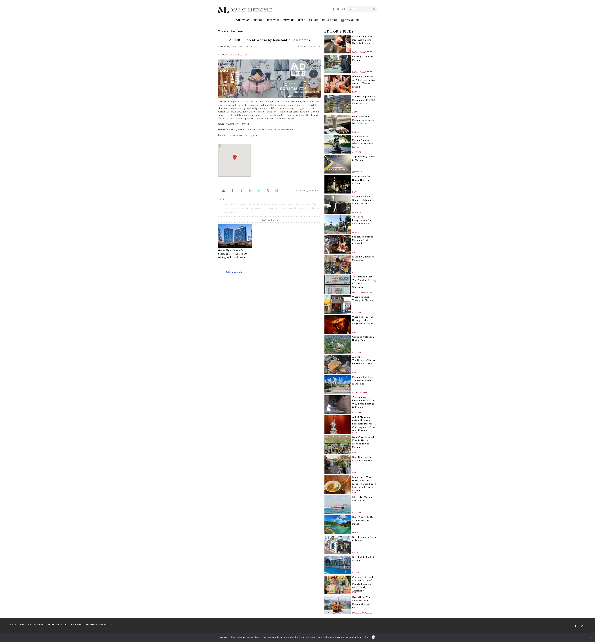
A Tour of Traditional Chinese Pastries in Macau (364, 360)
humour (251, 204)
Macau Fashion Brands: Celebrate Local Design (363, 200)
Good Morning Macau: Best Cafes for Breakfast (363, 120)
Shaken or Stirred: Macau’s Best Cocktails (363, 240)
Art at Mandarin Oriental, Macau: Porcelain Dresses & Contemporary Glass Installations (364, 424)
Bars (352, 92)
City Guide (352, 20)
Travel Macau (267, 208)
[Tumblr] (241, 190)
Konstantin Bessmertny (267, 204)
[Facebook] (232, 190)
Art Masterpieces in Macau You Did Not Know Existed (364, 100)
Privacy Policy (57, 624)
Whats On (315, 208)
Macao (282, 204)
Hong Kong (329, 20)
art (226, 204)
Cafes (352, 552)
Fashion (352, 212)
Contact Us (106, 624)
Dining (257, 20)
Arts (352, 112)
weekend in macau (283, 208)
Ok (374, 637)
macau (290, 204)
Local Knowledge (352, 52)
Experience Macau (238, 204)
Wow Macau (230, 212)
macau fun (311, 204)
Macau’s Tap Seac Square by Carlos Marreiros (363, 380)
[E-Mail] (223, 190)
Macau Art (300, 204)
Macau (352, 532)
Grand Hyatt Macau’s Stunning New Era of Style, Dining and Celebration (234, 254)
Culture (288, 20)
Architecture (352, 392)
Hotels (223, 245)
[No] (591, 637)
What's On (243, 20)
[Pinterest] (268, 190)
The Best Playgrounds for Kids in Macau (361, 220)
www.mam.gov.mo (248, 135)
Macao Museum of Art (239, 54)
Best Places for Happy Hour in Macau (361, 180)
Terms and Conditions (82, 624)
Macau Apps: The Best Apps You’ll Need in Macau (362, 40)
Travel (313, 20)
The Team (25, 624)
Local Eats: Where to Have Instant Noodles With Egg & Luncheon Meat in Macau (364, 484)
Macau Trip (230, 208)
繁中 (344, 9)
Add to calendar (234, 271)
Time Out (240, 208)
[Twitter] (259, 190)
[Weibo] (277, 190)
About (14, 624)
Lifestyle (272, 20)
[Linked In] (250, 190)
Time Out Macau (253, 208)
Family (352, 232)
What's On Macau (301, 208)
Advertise (39, 624)
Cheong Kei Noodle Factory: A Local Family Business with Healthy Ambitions (363, 584)
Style (301, 20)
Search (374, 9)
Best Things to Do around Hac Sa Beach (362, 520)
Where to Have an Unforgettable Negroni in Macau (362, 320)
